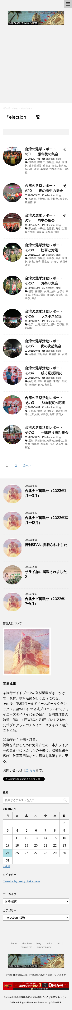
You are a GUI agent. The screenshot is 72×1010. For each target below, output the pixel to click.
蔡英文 (46, 165)
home (14, 943)
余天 (30, 324)
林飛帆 (41, 228)
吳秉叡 (44, 169)
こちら (31, 770)
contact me (26, 947)
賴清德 (32, 162)
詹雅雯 (50, 228)
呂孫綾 (61, 324)
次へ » (27, 465)
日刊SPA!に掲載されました (46, 545)
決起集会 (42, 354)
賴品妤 (63, 198)
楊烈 (30, 291)
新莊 (54, 165)
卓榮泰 (50, 258)
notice (49, 943)
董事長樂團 (35, 165)
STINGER (56, 1002)
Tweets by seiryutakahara (21, 881)
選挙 (36, 169)
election (50, 158)
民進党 (32, 198)
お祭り (55, 261)
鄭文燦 (32, 228)
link (59, 943)
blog (58, 158)
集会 (57, 162)
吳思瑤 (49, 232)
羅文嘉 (46, 261)
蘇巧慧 (28, 169)
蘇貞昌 (62, 165)
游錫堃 (50, 162)
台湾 (38, 261)
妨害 (31, 261)
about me (27, 943)
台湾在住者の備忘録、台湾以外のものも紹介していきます (36, 975)
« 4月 (6, 866)
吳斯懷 (41, 198)
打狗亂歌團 (56, 169)
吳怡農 (54, 198)
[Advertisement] (36, 63)
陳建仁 (41, 162)
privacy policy (44, 947)
